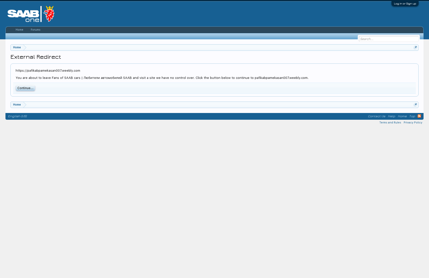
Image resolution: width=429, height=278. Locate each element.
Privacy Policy (413, 122)
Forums (35, 29)
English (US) (17, 116)
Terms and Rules (390, 122)
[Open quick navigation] (415, 47)
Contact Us (376, 116)
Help (391, 116)
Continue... (25, 88)
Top (412, 116)
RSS (419, 116)
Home (19, 29)
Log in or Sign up (405, 3)
